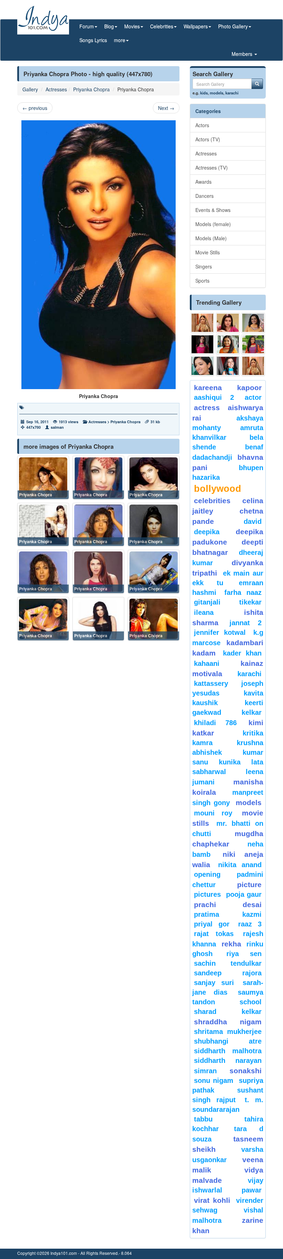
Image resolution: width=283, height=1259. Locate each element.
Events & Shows (213, 209)
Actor (253, 397)
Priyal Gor (212, 924)
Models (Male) (211, 238)
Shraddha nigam (228, 1022)
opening (207, 874)
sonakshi (246, 1071)
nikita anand (240, 865)
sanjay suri (214, 982)
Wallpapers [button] (196, 26)
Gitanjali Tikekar (228, 602)
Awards (203, 181)
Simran (205, 1071)
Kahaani (206, 663)
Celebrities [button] (161, 26)
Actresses (56, 89)
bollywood (217, 489)
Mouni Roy (213, 813)
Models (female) (213, 224)
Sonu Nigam (213, 1080)
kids (204, 92)
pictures (207, 894)
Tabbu (203, 1119)
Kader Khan (242, 653)
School (251, 1002)
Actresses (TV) (211, 167)
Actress (207, 408)
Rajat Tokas (214, 933)
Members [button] (243, 53)
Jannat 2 (246, 623)
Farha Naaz (243, 592)
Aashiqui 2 (214, 397)
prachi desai (228, 904)
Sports (202, 280)
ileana (217, 612)
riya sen (244, 953)
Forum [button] (86, 26)
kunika (230, 762)
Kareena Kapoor (228, 388)
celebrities (212, 501)
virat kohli (212, 1200)
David (253, 521)
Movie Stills (207, 252)
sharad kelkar (228, 1011)
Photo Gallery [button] (233, 26)
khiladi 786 (215, 723)
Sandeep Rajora (228, 973)
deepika (206, 532)
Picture (249, 885)
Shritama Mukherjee (228, 1031)
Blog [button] (109, 26)
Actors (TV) (207, 139)
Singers (203, 266)
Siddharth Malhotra (228, 1051)
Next (166, 107)
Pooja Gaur (244, 894)
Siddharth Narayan (228, 1060)
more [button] (119, 40)
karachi (231, 92)
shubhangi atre (228, 1041)
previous (34, 107)
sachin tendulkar (228, 963)
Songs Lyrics (93, 40)
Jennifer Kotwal (220, 632)
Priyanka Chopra (91, 89)
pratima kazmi (228, 914)
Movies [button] (132, 26)
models (216, 92)
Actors (202, 125)
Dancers (204, 195)
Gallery (30, 89)
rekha (231, 944)
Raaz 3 (250, 924)
